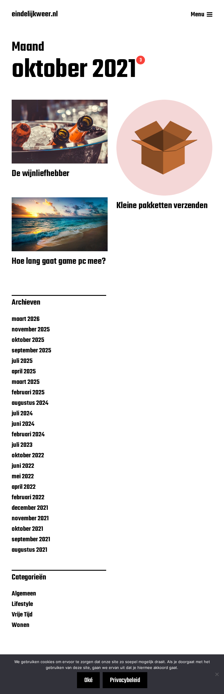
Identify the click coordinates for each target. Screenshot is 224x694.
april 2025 (24, 372)
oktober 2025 (28, 340)
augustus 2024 (30, 403)
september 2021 (31, 539)
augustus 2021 (29, 550)
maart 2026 (26, 319)
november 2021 (30, 518)
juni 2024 (23, 424)
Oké (88, 680)
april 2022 (24, 487)
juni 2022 (23, 466)
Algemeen (24, 594)
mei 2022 (23, 477)
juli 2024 (22, 414)
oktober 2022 (28, 456)
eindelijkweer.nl (35, 14)
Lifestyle (22, 604)
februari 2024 (28, 435)
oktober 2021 (27, 529)
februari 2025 (28, 393)
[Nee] (217, 674)
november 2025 (31, 330)
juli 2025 (22, 361)
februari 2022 (28, 498)
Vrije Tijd (22, 615)
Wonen (20, 625)
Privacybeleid (125, 680)
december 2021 (30, 508)
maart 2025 (26, 382)
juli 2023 (22, 445)
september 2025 (31, 351)
